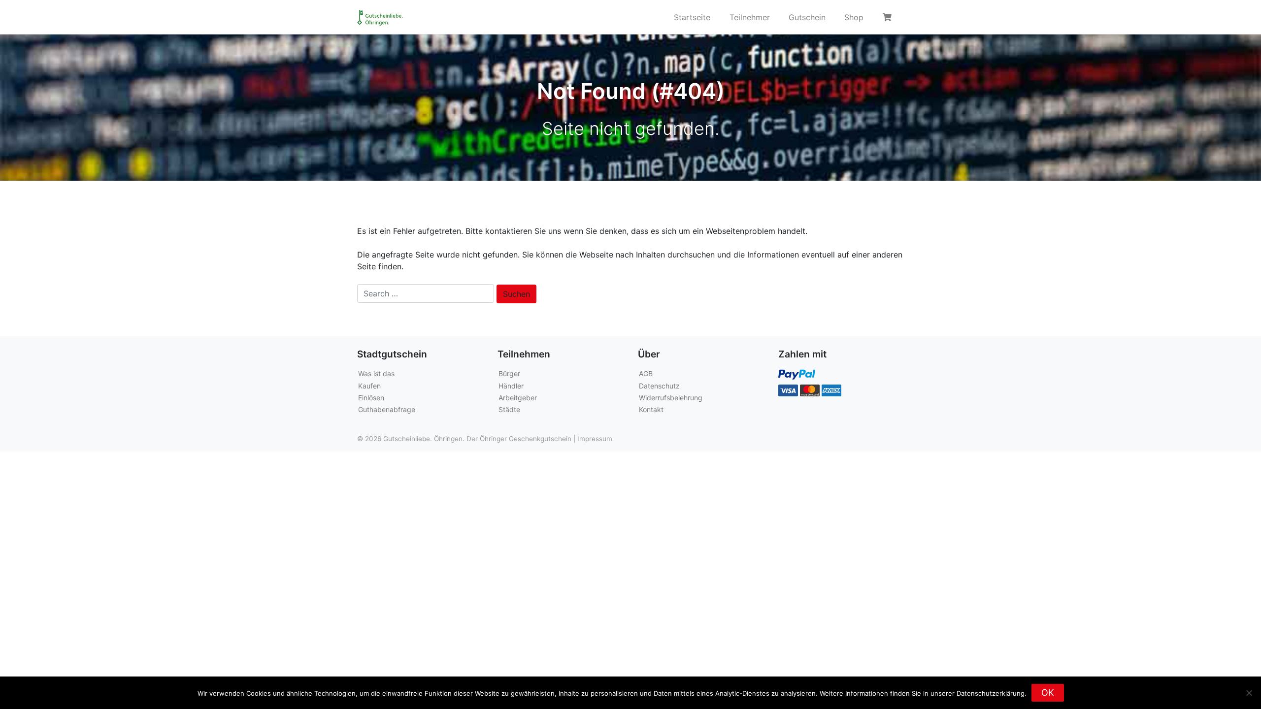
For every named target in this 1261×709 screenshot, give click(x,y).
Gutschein (807, 17)
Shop (853, 17)
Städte (509, 409)
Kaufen (369, 386)
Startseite (692, 17)
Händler (511, 386)
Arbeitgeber (517, 397)
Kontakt (651, 409)
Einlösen (371, 397)
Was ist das (376, 373)
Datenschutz (659, 386)
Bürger (509, 373)
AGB (646, 373)
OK (1047, 692)
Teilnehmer (750, 17)
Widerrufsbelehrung (670, 397)
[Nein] (1249, 693)
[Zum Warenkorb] (888, 17)
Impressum (594, 439)
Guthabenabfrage (386, 409)
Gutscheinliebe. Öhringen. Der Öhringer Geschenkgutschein (477, 439)
